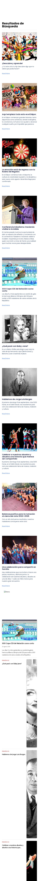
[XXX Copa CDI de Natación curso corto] (19, 630)
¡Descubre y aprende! (12, 63)
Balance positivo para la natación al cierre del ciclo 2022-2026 (18, 515)
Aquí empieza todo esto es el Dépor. (19, 114)
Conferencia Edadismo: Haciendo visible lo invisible (18, 228)
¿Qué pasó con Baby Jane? (15, 346)
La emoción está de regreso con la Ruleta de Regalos (18, 170)
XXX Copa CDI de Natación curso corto (17, 289)
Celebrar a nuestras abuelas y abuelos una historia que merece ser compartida (18, 456)
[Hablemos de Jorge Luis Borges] (32, 794)
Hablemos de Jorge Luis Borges (17, 399)
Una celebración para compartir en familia (19, 568)
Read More (6, 74)
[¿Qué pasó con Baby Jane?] (32, 703)
